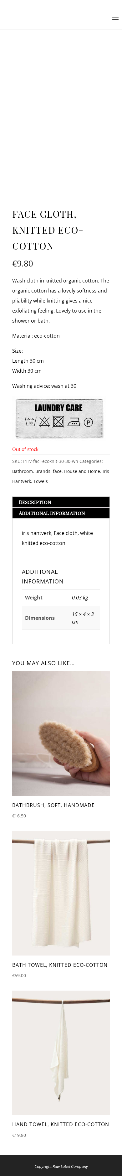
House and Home (82, 471)
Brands (42, 471)
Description (35, 502)
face (57, 471)
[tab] (61, 502)
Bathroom (22, 471)
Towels (40, 481)
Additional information (52, 513)
